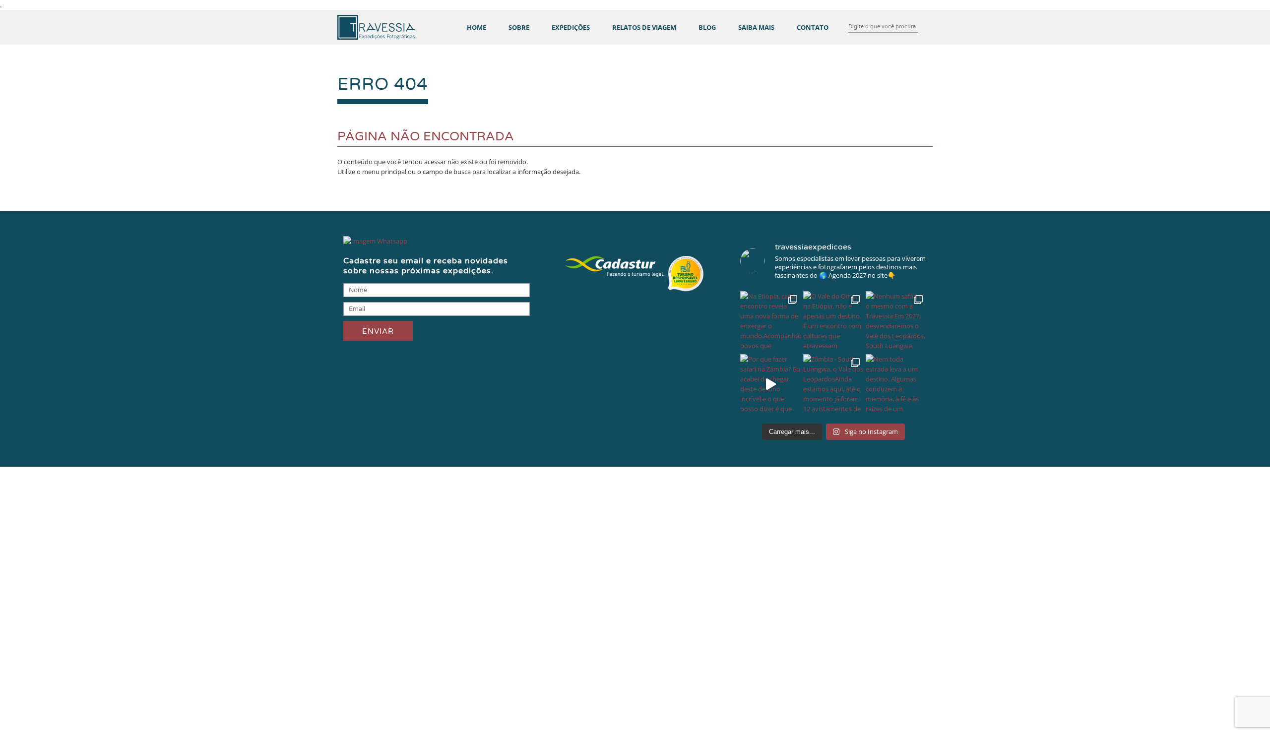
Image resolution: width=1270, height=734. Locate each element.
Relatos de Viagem (644, 27)
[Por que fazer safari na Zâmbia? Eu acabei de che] (770, 384)
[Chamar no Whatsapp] (375, 241)
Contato (812, 27)
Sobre (518, 27)
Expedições (571, 27)
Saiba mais (756, 27)
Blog (707, 27)
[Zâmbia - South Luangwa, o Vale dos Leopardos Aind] (833, 384)
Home (476, 27)
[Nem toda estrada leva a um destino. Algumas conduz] (896, 384)
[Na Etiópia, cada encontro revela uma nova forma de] (770, 321)
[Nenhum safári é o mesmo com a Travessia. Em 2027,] (896, 321)
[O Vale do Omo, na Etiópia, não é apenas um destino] (833, 321)
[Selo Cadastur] (635, 292)
